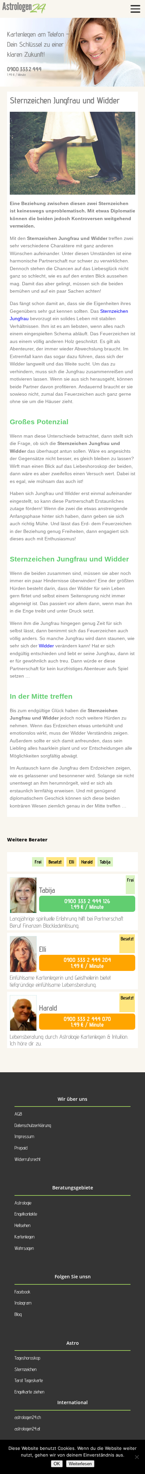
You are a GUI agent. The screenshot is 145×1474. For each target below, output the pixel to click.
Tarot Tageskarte (28, 1380)
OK (57, 1463)
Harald (87, 862)
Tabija (105, 862)
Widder (46, 645)
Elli (71, 862)
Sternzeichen (25, 1369)
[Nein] (136, 1457)
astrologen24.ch (27, 1417)
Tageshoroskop (27, 1358)
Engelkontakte (25, 1214)
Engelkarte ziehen (29, 1391)
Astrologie (22, 1203)
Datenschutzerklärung (32, 1125)
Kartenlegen (24, 1236)
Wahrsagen (24, 1248)
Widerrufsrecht (27, 1159)
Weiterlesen (80, 1463)
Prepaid (21, 1147)
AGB (18, 1114)
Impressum (24, 1136)
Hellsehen (22, 1225)
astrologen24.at (27, 1428)
